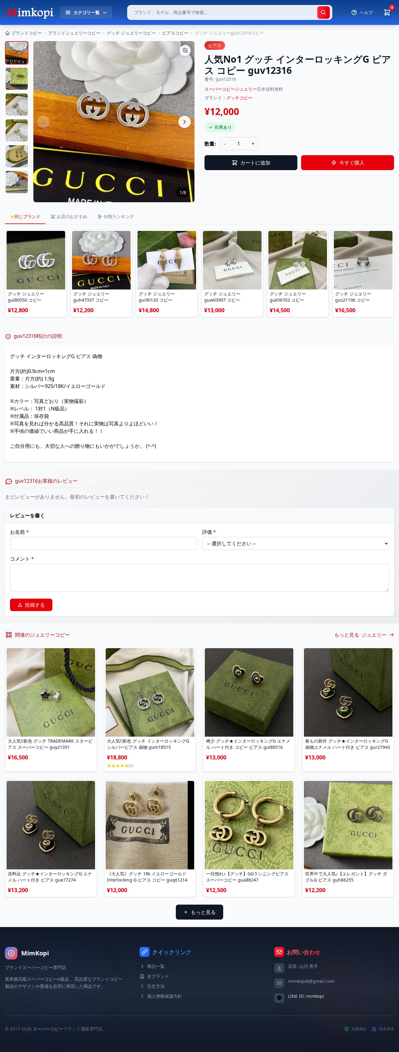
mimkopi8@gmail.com (311, 981)
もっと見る (203, 912)
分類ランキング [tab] (118, 216)
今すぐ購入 (351, 162)
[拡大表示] (185, 50)
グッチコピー (239, 98)
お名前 (19, 531)
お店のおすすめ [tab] (72, 216)
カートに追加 (255, 162)
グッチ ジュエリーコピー (131, 33)
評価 (209, 531)
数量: (210, 143)
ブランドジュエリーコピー (74, 33)
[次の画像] (184, 122)
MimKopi (35, 953)
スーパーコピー (48, 1029)
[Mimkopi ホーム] (30, 12)
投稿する (35, 604)
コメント (22, 558)
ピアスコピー (175, 33)
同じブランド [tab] (25, 216)
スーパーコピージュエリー (230, 89)
